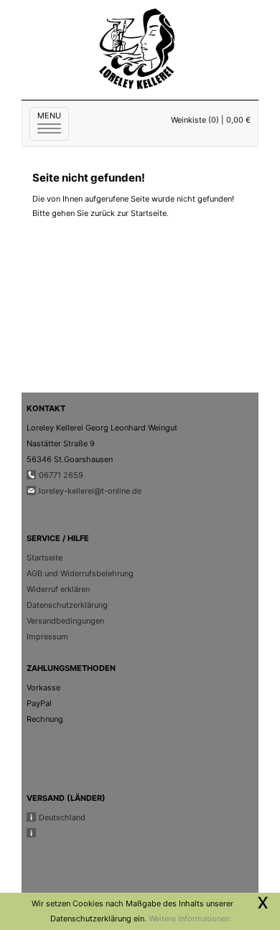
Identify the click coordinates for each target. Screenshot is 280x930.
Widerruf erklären (58, 589)
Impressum (47, 636)
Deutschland (62, 817)
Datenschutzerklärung (67, 605)
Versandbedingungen (65, 621)
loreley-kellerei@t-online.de (90, 491)
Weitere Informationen (189, 918)
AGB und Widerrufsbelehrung (80, 573)
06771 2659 (61, 475)
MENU (53, 123)
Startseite (44, 558)
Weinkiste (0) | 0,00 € (211, 120)
